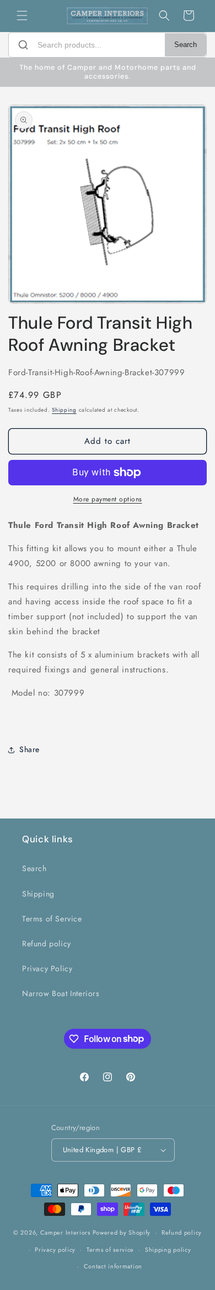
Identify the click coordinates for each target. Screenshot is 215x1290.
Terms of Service (52, 918)
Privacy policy (55, 1249)
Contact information (113, 1266)
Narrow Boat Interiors (61, 993)
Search (185, 45)
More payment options (107, 499)
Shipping (64, 410)
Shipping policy (168, 1249)
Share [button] (29, 749)
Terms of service (110, 1249)
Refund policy (46, 943)
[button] (22, 15)
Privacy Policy (47, 968)
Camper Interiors (65, 1232)
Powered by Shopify (122, 1232)
